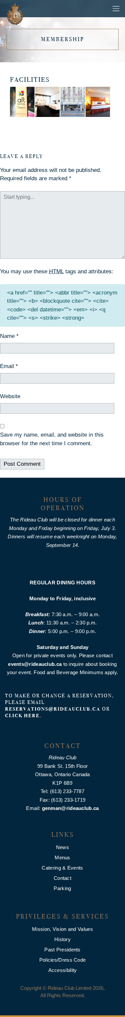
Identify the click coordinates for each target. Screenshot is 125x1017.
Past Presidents (62, 949)
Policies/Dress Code (62, 960)
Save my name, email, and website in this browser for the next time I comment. (52, 439)
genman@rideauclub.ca (70, 808)
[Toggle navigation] (116, 8)
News (62, 847)
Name (9, 336)
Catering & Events (62, 868)
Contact (62, 878)
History (62, 939)
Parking (62, 888)
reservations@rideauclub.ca (52, 709)
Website (10, 396)
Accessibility (62, 970)
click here (22, 716)
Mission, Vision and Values (62, 929)
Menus (62, 857)
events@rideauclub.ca (35, 664)
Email (9, 366)
